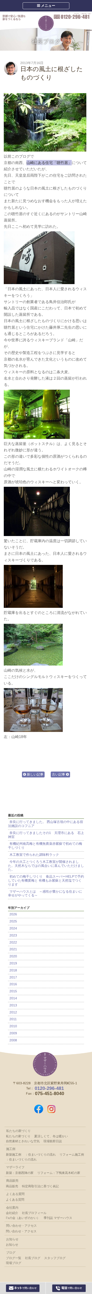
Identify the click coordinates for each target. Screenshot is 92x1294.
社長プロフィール (34, 1213)
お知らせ (12, 1244)
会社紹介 (12, 1213)
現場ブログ (13, 1263)
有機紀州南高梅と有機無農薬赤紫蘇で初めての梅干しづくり (45, 845)
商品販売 (12, 1186)
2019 (13, 963)
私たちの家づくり (18, 1136)
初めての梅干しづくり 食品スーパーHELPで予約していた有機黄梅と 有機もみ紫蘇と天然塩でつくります (46, 880)
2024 (13, 928)
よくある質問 (15, 1199)
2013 (13, 1005)
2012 (13, 1012)
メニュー (47, 6)
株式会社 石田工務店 (45, 1064)
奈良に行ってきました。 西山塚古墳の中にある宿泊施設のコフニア (45, 824)
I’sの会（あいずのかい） (23, 1218)
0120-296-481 (73, 16)
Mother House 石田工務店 (46, 23)
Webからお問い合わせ (23, 1288)
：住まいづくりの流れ (40, 1154)
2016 (13, 984)
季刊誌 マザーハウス (58, 1218)
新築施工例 (13, 1154)
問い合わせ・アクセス (21, 1231)
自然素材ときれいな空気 (23, 1141)
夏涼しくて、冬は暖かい (51, 1136)
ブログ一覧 (13, 1258)
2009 (13, 1033)
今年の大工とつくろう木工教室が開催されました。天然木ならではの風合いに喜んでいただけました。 (46, 866)
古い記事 (59, 774)
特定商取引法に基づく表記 (40, 1186)
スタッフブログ (55, 1258)
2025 (13, 921)
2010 (13, 1026)
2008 (13, 1040)
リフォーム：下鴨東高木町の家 (58, 1173)
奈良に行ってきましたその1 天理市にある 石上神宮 (46, 835)
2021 (13, 949)
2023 (13, 935)
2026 (13, 914)
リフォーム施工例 (71, 1154)
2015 (13, 991)
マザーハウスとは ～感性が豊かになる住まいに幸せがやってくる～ (45, 893)
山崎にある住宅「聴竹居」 (49, 163)
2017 (13, 977)
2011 (13, 1019)
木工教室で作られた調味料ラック (34, 854)
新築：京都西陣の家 (19, 1173)
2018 (13, 970)
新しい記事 (34, 774)
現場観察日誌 (52, 1141)
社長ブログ (46, 41)
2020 (13, 956)
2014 (13, 998)
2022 (13, 942)
